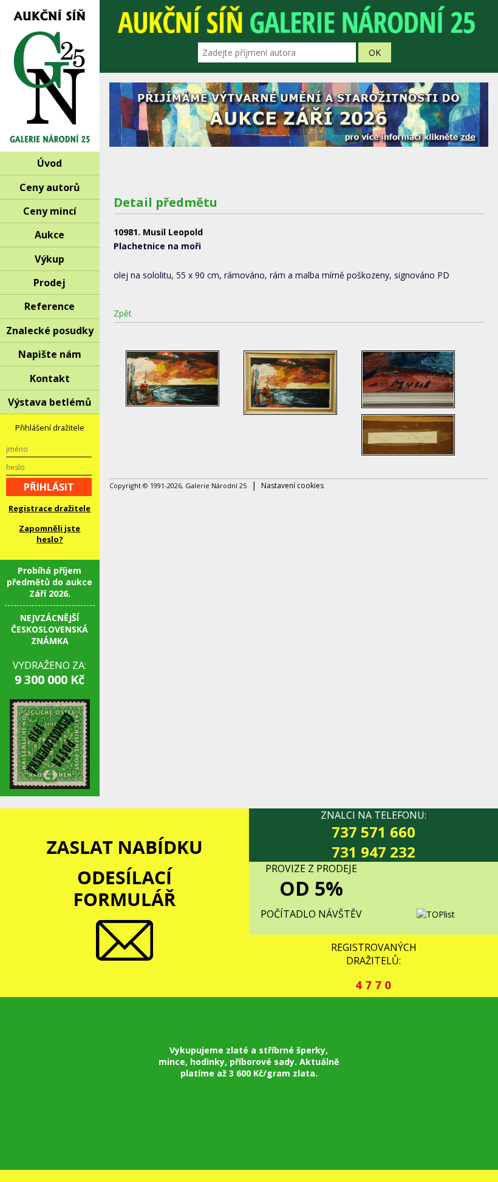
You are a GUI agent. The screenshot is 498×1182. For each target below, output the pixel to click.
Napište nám (49, 354)
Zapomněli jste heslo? (49, 534)
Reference (49, 306)
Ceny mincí (50, 211)
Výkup (49, 259)
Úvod (49, 163)
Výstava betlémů (50, 402)
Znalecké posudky (50, 330)
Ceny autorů (49, 187)
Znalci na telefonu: (373, 835)
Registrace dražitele (49, 508)
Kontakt (50, 378)
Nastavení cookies (292, 485)
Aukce (49, 234)
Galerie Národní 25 (50, 76)
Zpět (123, 313)
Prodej (49, 282)
